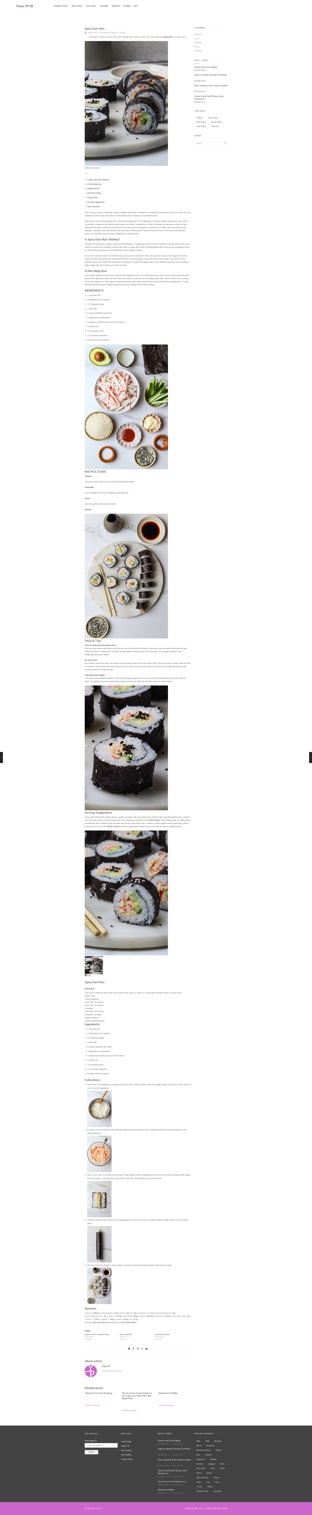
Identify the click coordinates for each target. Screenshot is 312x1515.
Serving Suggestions (96, 202)
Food (162, 16)
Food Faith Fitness (128, 1322)
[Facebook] (133, 1349)
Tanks (198, 1482)
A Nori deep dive (94, 184)
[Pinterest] (138, 1349)
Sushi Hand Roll (126, 1334)
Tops (208, 1482)
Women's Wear (202, 1491)
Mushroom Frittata (168, 1393)
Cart (135, 6)
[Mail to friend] (142, 1349)
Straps (216, 1477)
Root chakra (201, 122)
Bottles (218, 1450)
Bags (198, 1441)
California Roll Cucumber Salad (97, 1334)
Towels (199, 1487)
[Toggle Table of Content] (86, 174)
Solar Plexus (201, 126)
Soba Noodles (154, 820)
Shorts (199, 1473)
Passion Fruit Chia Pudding (98, 1393)
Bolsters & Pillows (203, 1450)
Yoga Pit (114, 32)
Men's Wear (200, 1468)
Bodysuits (210, 1445)
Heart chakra (213, 118)
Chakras (199, 118)
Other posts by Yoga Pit (112, 1371)
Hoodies (213, 1459)
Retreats (116, 6)
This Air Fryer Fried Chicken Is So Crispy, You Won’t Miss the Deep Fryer (137, 1396)
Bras (198, 1455)
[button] (86, 989)
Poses (197, 46)
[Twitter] (129, 1349)
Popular (205, 60)
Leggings (211, 1464)
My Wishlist (126, 1454)
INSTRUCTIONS (94, 193)
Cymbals (208, 1455)
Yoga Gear (91, 6)
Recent (197, 60)
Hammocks (200, 1459)
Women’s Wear (61, 6)
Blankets (218, 1441)
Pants (213, 1468)
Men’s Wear (77, 6)
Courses (127, 6)
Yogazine (104, 6)
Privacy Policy (127, 1459)
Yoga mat (215, 126)
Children (197, 34)
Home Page (126, 1441)
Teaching (198, 50)
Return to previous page (218, 16)
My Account (126, 1450)
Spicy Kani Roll (93, 206)
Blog (156, 16)
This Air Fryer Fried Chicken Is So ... (172, 1481)
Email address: (91, 1440)
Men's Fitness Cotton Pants (45, 1502)
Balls (208, 1441)
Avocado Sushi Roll (162, 1334)
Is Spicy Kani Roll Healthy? (98, 179)
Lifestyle (198, 42)
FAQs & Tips (92, 197)
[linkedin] (145, 1349)
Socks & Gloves (202, 1477)
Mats (222, 1464)
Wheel (209, 1487)
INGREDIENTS (93, 188)
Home (150, 16)
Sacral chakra (216, 122)
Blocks (199, 1445)
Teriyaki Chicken (113, 826)
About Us (125, 1446)
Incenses (199, 1464)
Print (89, 975)
